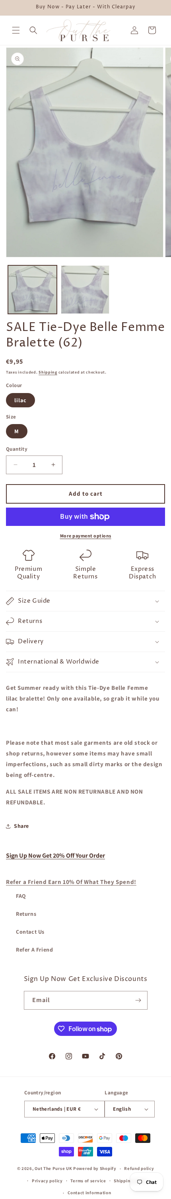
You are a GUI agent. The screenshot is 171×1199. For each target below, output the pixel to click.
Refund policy (139, 1168)
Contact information (89, 1192)
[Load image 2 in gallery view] (85, 289)
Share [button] (21, 825)
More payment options (85, 536)
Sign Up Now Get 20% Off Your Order (55, 855)
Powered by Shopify (95, 1168)
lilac (20, 400)
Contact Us (30, 931)
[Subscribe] (138, 1000)
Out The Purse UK (53, 1168)
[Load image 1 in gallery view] (32, 289)
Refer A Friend (34, 949)
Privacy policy (47, 1180)
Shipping (48, 372)
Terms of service (88, 1180)
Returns (26, 913)
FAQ (21, 895)
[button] (16, 30)
